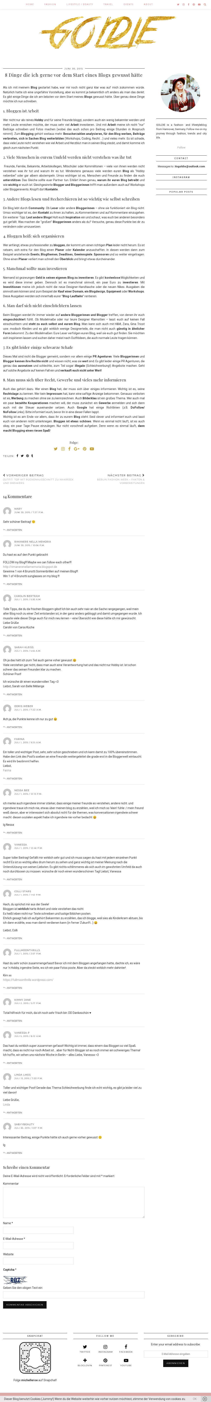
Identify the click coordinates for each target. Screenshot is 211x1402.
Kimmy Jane (22, 999)
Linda (6, 1104)
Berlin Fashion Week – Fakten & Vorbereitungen (120, 479)
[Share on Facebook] (17, 456)
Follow (181, 147)
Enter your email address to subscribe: (175, 1344)
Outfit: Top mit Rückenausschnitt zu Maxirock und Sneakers (38, 479)
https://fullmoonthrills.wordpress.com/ (28, 980)
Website (8, 1254)
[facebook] (189, 4)
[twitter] (178, 4)
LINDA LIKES (22, 1074)
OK (195, 1399)
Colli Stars (22, 891)
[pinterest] (194, 4)
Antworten (14, 530)
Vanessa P (22, 1032)
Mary (18, 508)
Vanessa (20, 844)
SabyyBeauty (24, 1124)
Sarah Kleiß (24, 647)
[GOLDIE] (105, 31)
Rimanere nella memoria (32, 541)
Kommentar (11, 1183)
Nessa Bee (21, 790)
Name (8, 1223)
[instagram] (184, 4)
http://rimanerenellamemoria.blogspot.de (30, 566)
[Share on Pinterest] (27, 456)
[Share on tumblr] (32, 456)
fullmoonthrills (27, 950)
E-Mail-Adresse (14, 1238)
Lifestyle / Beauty (80, 4)
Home (30, 4)
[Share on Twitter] (22, 456)
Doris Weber (23, 706)
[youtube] (199, 4)
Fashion (50, 4)
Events (129, 4)
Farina (19, 739)
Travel (108, 4)
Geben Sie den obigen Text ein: (23, 1287)
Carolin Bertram (27, 596)
